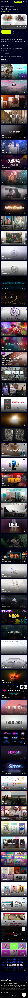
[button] (14, 992)
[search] (24, 1)
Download (4, 56)
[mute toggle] (3, 75)
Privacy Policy (9, 989)
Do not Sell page (11, 991)
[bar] (26, 1)
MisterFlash (6, 11)
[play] (3, 27)
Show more (5, 45)
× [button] (26, 982)
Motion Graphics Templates (7, 6)
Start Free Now (18, 1)
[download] (25, 77)
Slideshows (4, 61)
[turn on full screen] (20, 76)
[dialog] (14, 989)
